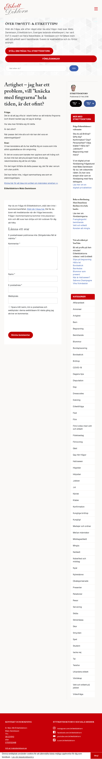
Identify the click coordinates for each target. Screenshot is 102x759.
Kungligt (77, 520)
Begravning (78, 329)
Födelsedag (78, 435)
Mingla (76, 545)
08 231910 (9, 737)
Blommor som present (79, 273)
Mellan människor (81, 532)
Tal (74, 659)
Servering (77, 607)
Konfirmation (78, 507)
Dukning (76, 400)
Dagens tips (78, 374)
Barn (75, 322)
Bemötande (78, 335)
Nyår (75, 568)
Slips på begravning (82, 259)
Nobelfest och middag (79, 560)
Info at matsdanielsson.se (16, 748)
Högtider (77, 468)
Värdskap (77, 678)
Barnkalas (77, 268)
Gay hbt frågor (79, 455)
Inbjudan (77, 474)
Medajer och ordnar (82, 526)
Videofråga (78, 694)
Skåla (75, 613)
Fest (75, 413)
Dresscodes (78, 393)
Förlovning (78, 442)
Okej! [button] (96, 756)
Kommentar (14, 243)
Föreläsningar (51, 59)
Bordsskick (78, 265)
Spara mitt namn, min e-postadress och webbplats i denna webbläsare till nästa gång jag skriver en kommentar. (31, 310)
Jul (74, 487)
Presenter (77, 587)
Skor (75, 626)
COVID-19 (77, 367)
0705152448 (10, 743)
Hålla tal (77, 262)
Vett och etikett (80, 225)
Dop (75, 387)
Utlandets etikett (80, 672)
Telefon (76, 665)
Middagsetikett (80, 539)
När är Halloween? (81, 277)
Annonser (77, 309)
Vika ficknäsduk (80, 283)
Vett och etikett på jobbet (81, 686)
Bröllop (76, 361)
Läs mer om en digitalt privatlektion (82, 186)
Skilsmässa (78, 620)
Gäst (75, 448)
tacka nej (77, 652)
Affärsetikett (78, 303)
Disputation (78, 380)
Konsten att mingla (81, 228)
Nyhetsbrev (78, 574)
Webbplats (13, 296)
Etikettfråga (78, 406)
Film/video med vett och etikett (82, 427)
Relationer (77, 594)
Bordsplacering (80, 348)
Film (75, 419)
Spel (75, 639)
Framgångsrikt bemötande (79, 221)
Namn (11, 274)
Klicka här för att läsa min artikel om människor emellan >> (31, 183)
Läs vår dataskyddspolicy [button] (23, 757)
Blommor (77, 341)
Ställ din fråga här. (36, 209)
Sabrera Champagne (82, 280)
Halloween (78, 461)
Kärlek (76, 494)
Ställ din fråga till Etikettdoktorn (29, 51)
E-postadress (15, 285)
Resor (75, 600)
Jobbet (76, 481)
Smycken (77, 633)
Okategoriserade (80, 581)
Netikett (76, 552)
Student (76, 646)
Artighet (76, 316)
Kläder (76, 500)
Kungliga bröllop (80, 513)
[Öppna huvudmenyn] (96, 9)
